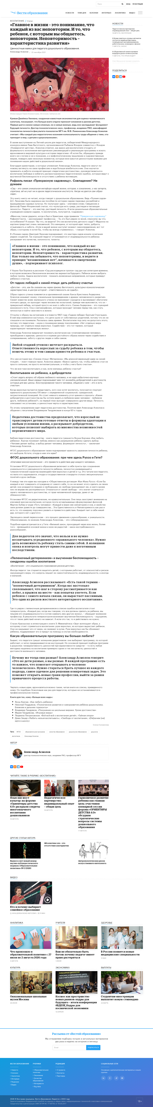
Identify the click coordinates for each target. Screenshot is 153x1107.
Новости (70, 13)
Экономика (38, 1075)
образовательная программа (35, 731)
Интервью (106, 13)
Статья (30, 20)
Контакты (60, 1072)
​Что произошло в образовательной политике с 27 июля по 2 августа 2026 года (30, 954)
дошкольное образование (78, 731)
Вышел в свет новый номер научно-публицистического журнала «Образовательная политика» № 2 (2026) (24, 864)
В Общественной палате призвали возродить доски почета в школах (125, 52)
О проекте (61, 1069)
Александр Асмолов (19, 52)
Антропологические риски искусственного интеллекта (92, 862)
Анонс (124, 46)
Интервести (39, 1083)
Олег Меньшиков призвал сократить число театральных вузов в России (125, 62)
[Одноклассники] (15, 766)
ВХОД (128, 4)
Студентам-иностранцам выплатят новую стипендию (119, 998)
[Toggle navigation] (140, 13)
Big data (37, 1086)
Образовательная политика (40, 1070)
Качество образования (38, 1079)
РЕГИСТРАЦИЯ (138, 4)
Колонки (94, 13)
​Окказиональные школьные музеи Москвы (28, 998)
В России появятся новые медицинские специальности (120, 953)
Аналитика (120, 13)
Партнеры (61, 1075)
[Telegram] (18, 766)
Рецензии (15, 1081)
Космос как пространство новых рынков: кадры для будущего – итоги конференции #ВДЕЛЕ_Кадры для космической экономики (76, 1002)
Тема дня (82, 13)
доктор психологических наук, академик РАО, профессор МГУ (52, 755)
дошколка (94, 731)
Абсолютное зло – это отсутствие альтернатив (56, 844)
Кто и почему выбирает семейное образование (25, 908)
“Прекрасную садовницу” (93, 215)
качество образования (57, 731)
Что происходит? (128, 55)
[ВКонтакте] (11, 766)
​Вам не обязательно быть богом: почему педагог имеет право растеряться (75, 954)
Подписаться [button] (93, 1047)
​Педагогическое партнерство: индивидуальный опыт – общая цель (59, 802)
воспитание (16, 736)
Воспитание (17, 20)
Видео (132, 13)
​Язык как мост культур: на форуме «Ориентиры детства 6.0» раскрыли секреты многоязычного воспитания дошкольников (25, 806)
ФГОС (19, 731)
